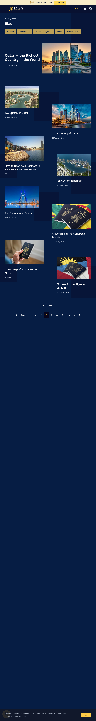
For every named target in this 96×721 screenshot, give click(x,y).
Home (7, 19)
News (59, 31)
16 (62, 315)
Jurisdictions (24, 31)
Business (10, 31)
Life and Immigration (43, 31)
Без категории (73, 31)
